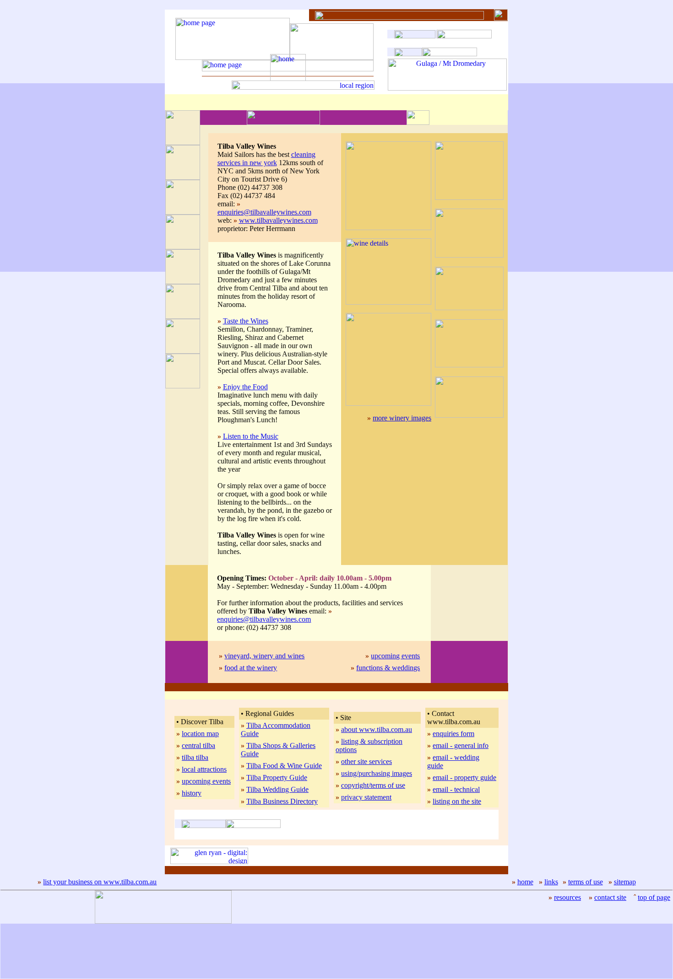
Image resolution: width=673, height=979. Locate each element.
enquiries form (453, 733)
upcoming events (395, 656)
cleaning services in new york (266, 159)
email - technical (456, 789)
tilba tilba (195, 757)
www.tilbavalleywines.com (278, 220)
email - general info (460, 745)
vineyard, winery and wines (264, 656)
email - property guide (464, 777)
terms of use (585, 882)
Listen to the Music (250, 436)
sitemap (625, 882)
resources (567, 897)
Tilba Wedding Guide (277, 789)
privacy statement (366, 797)
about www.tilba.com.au (376, 729)
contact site (610, 897)
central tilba (198, 745)
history (191, 793)
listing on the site (457, 801)
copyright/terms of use (373, 785)
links (551, 882)
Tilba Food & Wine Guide (284, 765)
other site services (366, 761)
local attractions (204, 769)
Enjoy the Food (245, 387)
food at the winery (250, 668)
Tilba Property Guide (276, 777)
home (525, 882)
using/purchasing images (376, 773)
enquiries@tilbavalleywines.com (264, 212)
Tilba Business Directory (282, 801)
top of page (654, 897)
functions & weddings (388, 668)
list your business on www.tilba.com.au (100, 882)
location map (200, 733)
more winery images (402, 418)
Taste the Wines (245, 321)
